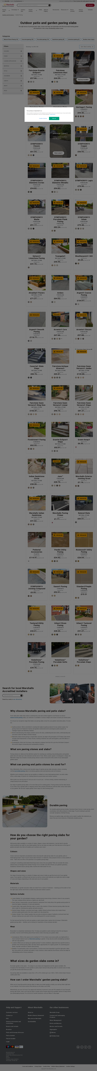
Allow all (54, 118)
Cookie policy (52, 114)
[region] (49, 114)
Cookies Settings (43, 118)
